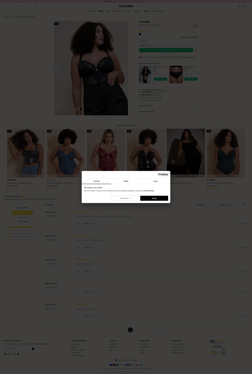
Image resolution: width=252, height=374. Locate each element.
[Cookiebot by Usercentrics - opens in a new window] (159, 174)
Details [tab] (126, 181)
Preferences (124, 198)
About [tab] (155, 181)
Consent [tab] (96, 181)
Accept (154, 198)
